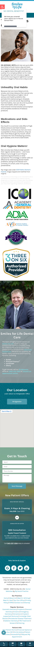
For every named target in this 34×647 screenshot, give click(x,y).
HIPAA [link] (11, 603)
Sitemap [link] (27, 603)
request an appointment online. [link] (16, 372)
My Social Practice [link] (21, 591)
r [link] (24, 369)
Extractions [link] (17, 614)
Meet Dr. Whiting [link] (23, 598)
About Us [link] (12, 598)
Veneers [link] (12, 623)
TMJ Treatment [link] (24, 621)
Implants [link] (21, 609)
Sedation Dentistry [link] (11, 621)
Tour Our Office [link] (18, 600)
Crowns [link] (16, 612)
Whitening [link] (20, 623)
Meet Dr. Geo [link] (7, 600)
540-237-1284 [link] (12, 543)
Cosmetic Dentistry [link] (10, 609)
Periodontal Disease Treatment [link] (20, 618)
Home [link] (6, 598)
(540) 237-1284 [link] (14, 371)
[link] (2, 7)
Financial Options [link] (24, 630)
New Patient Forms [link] (9, 630)
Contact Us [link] (18, 603)
